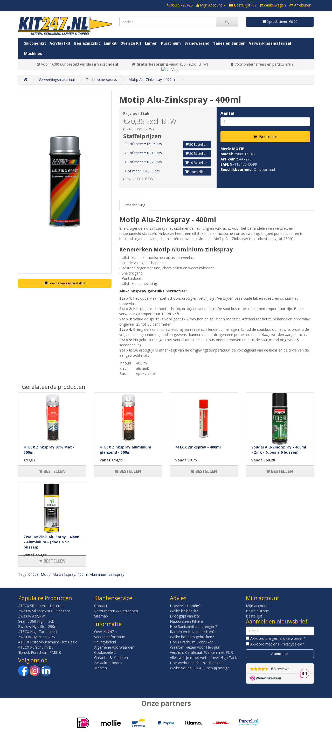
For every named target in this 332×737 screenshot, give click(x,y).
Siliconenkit (35, 43)
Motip (46, 574)
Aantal (227, 113)
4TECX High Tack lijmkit (38, 631)
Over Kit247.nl (105, 631)
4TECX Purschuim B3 (35, 647)
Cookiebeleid (105, 652)
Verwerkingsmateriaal (270, 43)
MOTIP (238, 148)
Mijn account (257, 605)
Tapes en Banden (229, 43)
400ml (82, 574)
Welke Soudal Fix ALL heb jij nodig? (199, 667)
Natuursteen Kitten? (186, 621)
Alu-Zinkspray (64, 574)
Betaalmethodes (108, 662)
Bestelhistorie (257, 610)
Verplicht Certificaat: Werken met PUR (201, 652)
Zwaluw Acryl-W (31, 616)
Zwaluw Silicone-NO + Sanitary (44, 610)
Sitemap (101, 616)
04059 (33, 574)
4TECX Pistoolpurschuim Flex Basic (47, 642)
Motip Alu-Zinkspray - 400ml (152, 79)
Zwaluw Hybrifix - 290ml (38, 626)
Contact (100, 605)
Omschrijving (134, 204)
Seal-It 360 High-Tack (36, 621)
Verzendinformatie (109, 636)
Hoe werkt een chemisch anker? (196, 662)
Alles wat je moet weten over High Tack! (204, 657)
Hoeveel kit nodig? (185, 605)
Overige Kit (130, 43)
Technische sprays (101, 79)
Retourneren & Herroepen (116, 610)
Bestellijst (254, 616)
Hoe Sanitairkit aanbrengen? (193, 626)
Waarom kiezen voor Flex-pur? (195, 647)
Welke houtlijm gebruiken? (192, 636)
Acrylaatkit (60, 43)
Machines (33, 53)
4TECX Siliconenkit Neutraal (41, 605)
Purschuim (171, 43)
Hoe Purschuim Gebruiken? (192, 642)
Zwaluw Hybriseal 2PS (36, 636)
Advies (178, 598)
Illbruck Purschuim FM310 (39, 652)
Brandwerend (196, 43)
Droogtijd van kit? (184, 616)
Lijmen (151, 43)
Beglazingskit (87, 43)
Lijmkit (110, 43)
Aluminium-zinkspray (107, 574)
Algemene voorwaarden (114, 647)
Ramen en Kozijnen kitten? (192, 631)
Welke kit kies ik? (184, 610)
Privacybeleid (105, 642)
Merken (100, 667)
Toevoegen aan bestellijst (66, 283)
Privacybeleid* (292, 644)
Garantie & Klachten (111, 657)
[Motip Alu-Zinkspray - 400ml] (65, 182)
